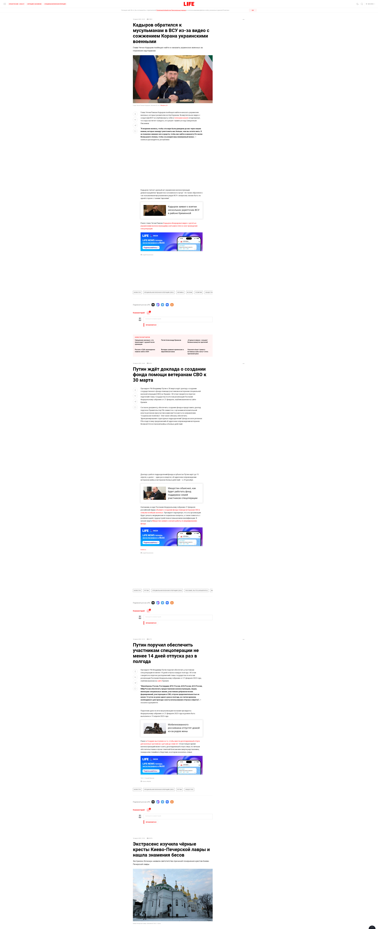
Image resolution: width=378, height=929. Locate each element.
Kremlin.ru (143, 549)
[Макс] (158, 305)
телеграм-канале (181, 118)
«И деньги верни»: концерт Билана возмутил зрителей (198, 341)
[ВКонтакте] (167, 305)
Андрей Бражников (147, 254)
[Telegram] (162, 305)
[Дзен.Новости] (153, 305)
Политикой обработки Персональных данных (171, 10)
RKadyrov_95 (164, 105)
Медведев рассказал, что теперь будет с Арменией (170, 910)
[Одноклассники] (172, 305)
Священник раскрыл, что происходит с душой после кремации (145, 342)
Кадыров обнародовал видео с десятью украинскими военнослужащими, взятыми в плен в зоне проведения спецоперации (169, 226)
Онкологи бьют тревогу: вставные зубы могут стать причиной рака (198, 351)
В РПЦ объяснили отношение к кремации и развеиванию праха (146, 911)
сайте (159, 681)
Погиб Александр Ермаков (171, 340)
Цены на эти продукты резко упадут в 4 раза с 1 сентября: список (198, 911)
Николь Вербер (146, 823)
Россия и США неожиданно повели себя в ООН (145, 350)
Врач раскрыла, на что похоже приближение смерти (146, 919)
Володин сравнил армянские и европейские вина (172, 350)
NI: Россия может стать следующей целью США (170, 919)
